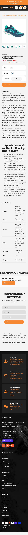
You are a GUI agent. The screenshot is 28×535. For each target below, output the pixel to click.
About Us (4, 475)
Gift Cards (4, 510)
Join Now (12, 395)
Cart (3, 456)
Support (4, 488)
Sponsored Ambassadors (9, 485)
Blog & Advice (5, 515)
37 (11, 67)
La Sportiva (4, 54)
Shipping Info (5, 458)
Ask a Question (9, 283)
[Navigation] (25, 7)
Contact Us (5, 478)
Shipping (11, 63)
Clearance (4, 507)
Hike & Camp (5, 500)
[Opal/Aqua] (12, 73)
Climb (3, 497)
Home (3, 13)
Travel (3, 505)
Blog (3, 480)
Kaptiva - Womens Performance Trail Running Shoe (14, 15)
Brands (4, 512)
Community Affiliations (8, 483)
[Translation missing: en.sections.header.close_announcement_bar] (27, 2)
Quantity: (6, 78)
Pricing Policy (5, 466)
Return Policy (5, 461)
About (3, 518)
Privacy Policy (5, 463)
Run (3, 502)
